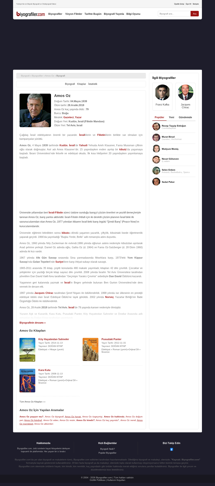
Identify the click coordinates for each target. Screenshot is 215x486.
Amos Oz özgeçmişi (92, 416)
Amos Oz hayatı (73, 416)
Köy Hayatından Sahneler (53, 339)
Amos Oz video (51, 420)
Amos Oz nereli (128, 420)
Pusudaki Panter (111, 339)
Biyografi (70, 84)
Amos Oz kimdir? (85, 420)
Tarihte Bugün (93, 14)
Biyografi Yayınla (114, 14)
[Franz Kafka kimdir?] (162, 93)
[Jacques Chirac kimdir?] (185, 93)
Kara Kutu (44, 370)
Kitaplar (81, 84)
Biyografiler (55, 14)
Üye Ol (188, 4)
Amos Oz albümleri (43, 424)
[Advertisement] (107, 45)
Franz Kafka (162, 104)
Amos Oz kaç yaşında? (107, 420)
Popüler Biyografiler (107, 453)
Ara (194, 13)
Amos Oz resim (67, 420)
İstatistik (92, 84)
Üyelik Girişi (179, 4)
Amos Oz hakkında (114, 416)
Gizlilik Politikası (97, 480)
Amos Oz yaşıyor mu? (31, 416)
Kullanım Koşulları (116, 480)
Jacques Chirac (185, 106)
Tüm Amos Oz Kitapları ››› (32, 401)
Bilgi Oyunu (133, 14)
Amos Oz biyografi (54, 416)
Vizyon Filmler (73, 14)
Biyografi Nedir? (107, 449)
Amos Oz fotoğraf (33, 420)
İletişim (196, 4)
